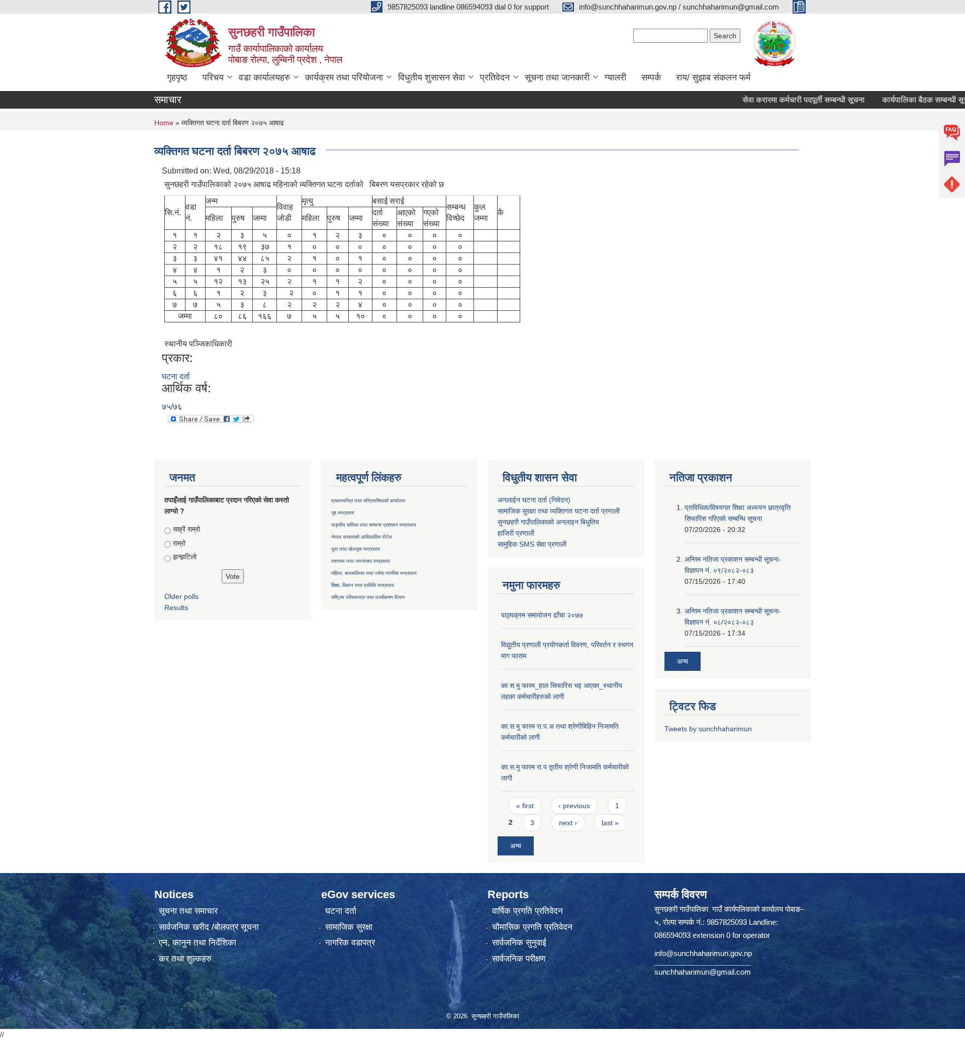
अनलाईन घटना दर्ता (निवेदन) (534, 500)
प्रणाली (610, 511)
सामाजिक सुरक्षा (348, 927)
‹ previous (574, 806)
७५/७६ (172, 406)
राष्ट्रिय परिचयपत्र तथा (352, 597)
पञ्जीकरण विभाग (389, 597)
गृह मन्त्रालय (342, 512)
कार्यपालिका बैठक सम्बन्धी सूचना (905, 100)
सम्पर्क (651, 77)
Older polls (181, 596)
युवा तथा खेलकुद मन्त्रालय (355, 549)
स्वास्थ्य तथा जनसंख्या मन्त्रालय (360, 561)
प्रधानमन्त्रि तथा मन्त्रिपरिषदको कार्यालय (368, 500)
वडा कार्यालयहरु (264, 77)
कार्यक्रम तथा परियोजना (344, 77)
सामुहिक (508, 544)
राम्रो (179, 543)
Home (163, 123)
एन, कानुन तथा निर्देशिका (197, 942)
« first (525, 806)
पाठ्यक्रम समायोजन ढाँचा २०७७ (542, 615)
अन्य (515, 846)
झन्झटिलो (185, 557)
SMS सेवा (532, 544)
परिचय (213, 77)
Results (176, 607)
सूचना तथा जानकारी (557, 77)
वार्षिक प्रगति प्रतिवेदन (527, 911)
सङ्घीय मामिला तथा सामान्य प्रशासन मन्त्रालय (373, 525)
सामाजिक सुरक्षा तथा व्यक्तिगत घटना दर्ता (548, 511)
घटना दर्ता (176, 376)
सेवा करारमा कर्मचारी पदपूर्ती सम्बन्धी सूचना (781, 100)
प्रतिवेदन (495, 77)
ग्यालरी (615, 77)
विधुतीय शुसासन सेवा (431, 77)
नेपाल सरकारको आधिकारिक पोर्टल (361, 537)
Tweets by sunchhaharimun (708, 729)
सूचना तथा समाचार (188, 911)
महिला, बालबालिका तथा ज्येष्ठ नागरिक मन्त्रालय (374, 573)
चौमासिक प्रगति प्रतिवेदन (532, 927)
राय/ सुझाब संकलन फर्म (713, 77)
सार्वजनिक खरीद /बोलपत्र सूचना (209, 927)
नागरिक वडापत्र (350, 942)
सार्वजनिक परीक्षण (518, 959)
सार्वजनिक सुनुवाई (519, 942)
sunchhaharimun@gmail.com (702, 972)
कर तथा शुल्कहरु (185, 959)
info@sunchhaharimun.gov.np (703, 953)
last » (610, 823)
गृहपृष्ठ (177, 77)
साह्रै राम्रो (186, 529)
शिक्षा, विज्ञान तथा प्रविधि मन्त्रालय (362, 585)
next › (568, 823)
